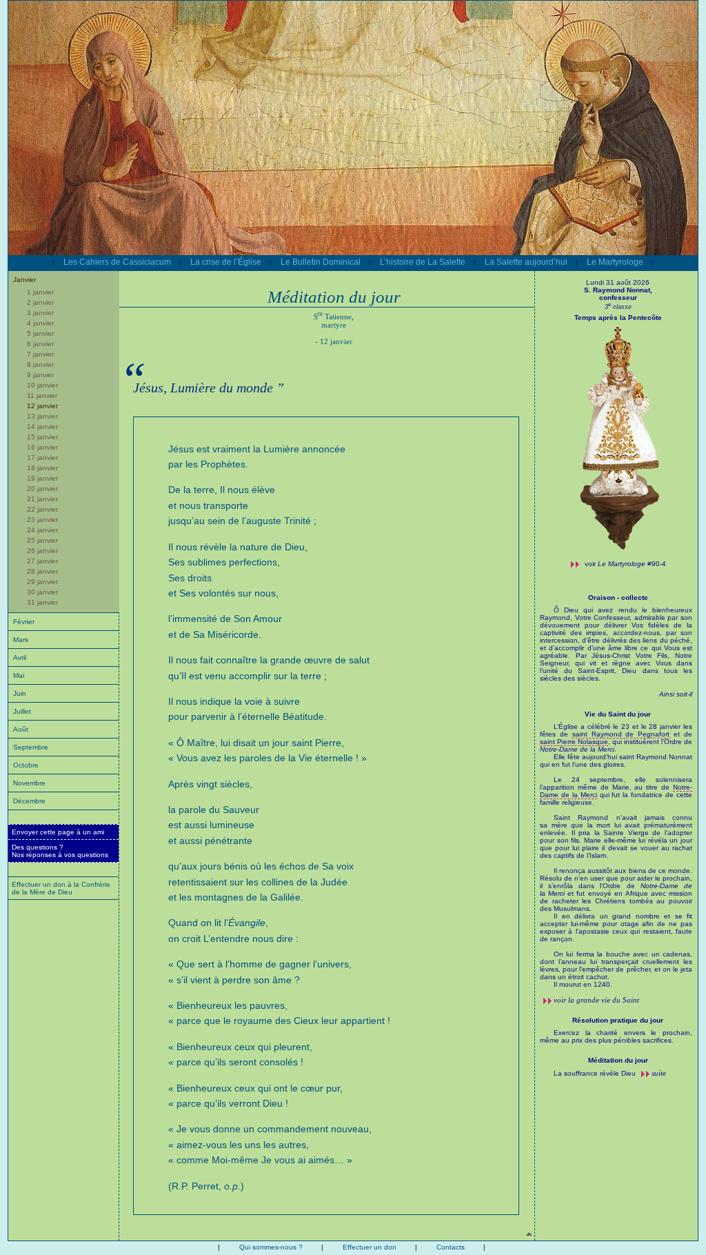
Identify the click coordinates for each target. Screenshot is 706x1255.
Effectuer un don (369, 1247)
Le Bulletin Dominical (321, 262)
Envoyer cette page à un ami (58, 832)
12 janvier (42, 406)
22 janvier (42, 509)
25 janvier (42, 540)
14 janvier (42, 426)
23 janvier (42, 519)
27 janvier (42, 561)
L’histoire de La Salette (422, 262)
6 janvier (40, 344)
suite (659, 1073)
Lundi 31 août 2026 (617, 282)
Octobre (26, 765)
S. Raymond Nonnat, (618, 290)
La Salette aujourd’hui (526, 262)
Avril (19, 657)
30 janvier (42, 592)
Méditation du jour (618, 1060)
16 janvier (42, 447)
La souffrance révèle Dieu (596, 1073)
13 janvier (42, 416)
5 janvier (40, 333)
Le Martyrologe (615, 262)
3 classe (618, 306)
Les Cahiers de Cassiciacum (117, 262)
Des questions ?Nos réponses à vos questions (60, 851)
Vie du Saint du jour (618, 714)
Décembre (29, 801)
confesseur (618, 297)
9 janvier (40, 375)
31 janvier (42, 602)
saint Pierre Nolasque (574, 741)
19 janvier (42, 478)
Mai (18, 675)
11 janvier (42, 395)
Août (20, 729)
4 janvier (40, 323)
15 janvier (42, 437)
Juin (19, 693)
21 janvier (42, 499)
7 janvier (40, 354)
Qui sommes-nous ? (271, 1247)
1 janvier (40, 292)
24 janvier (42, 530)
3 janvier (40, 313)
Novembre (29, 783)
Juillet (22, 711)
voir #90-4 (625, 564)
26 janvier (42, 550)
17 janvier (42, 457)
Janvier (24, 279)
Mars (20, 639)
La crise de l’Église (225, 262)
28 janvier (42, 571)
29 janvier (42, 581)
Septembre (30, 747)
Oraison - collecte (618, 597)
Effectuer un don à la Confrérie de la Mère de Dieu (61, 888)
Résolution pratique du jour (617, 1020)
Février (23, 621)
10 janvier (42, 385)
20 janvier (42, 488)
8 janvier (40, 364)
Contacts (450, 1247)
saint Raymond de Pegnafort (621, 734)
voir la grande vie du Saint (596, 1000)
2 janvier (40, 302)
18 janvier (42, 468)
